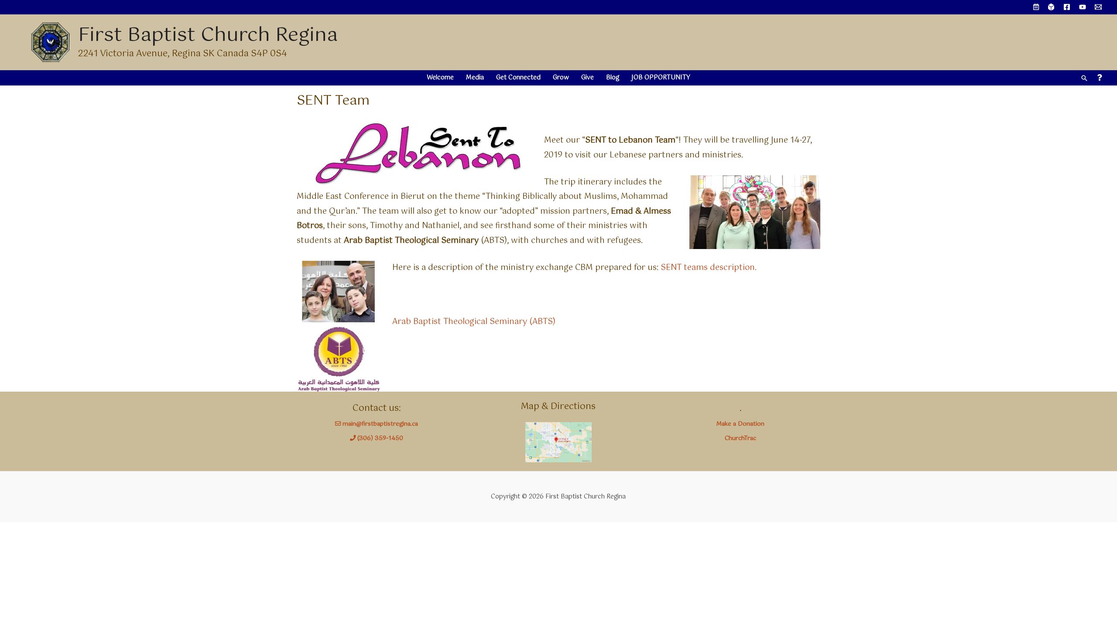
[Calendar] (1036, 7)
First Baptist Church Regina (208, 35)
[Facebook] (1066, 6)
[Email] (1098, 6)
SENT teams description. (709, 267)
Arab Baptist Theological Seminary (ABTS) (473, 321)
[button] (1084, 78)
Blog (612, 77)
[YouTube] (1082, 6)
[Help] (1099, 77)
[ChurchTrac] (1051, 6)
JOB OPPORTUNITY (660, 77)
